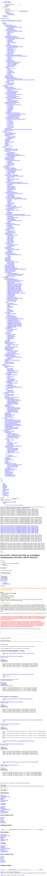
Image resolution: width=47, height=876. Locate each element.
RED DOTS (7, 151)
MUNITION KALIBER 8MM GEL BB (12, 102)
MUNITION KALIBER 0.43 (10, 88)
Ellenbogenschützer (10, 379)
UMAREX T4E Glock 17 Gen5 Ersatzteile (15, 290)
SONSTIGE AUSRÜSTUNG (10, 205)
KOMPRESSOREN (9, 426)
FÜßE (6, 389)
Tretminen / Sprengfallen (11, 42)
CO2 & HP (5, 418)
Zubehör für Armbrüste (11, 65)
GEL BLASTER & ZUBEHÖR (11, 36)
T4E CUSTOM (5, 393)
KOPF (6, 367)
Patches (8, 255)
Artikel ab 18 (2, 801)
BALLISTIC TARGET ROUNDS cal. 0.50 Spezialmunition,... (12, 656)
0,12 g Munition (10, 105)
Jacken (8, 377)
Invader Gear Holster (11, 172)
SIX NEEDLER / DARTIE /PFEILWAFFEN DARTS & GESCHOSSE (18, 129)
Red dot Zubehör (10, 153)
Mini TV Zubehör (10, 242)
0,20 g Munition (10, 106)
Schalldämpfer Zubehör (11, 327)
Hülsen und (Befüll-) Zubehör (12, 436)
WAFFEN (4, 23)
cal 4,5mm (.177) (10, 121)
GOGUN (6, 438)
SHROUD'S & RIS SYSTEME (13, 452)
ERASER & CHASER (9, 471)
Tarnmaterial (9, 250)
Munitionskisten (10, 203)
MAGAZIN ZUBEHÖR (9, 347)
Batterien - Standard (11, 163)
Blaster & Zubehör (10, 80)
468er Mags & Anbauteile (9, 354)
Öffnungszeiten (3, 822)
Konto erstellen (10, 13)
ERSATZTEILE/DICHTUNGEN (11, 279)
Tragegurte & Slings (11, 202)
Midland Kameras (10, 237)
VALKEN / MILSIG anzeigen (12, 448)
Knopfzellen (9, 161)
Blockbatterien (10, 162)
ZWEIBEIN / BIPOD (9, 343)
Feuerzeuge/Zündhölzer (11, 189)
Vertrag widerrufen (3, 823)
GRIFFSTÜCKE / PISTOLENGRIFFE (12, 360)
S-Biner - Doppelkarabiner (12, 208)
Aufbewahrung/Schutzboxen (10, 271)
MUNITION (5, 85)
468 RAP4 (7, 460)
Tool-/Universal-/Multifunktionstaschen (14, 220)
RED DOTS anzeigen (11, 152)
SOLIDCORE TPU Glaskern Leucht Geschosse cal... (10, 723)
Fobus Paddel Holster (11, 171)
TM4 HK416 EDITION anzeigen (13, 407)
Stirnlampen (9, 185)
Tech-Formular (3, 806)
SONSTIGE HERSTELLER (10, 474)
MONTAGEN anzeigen (11, 334)
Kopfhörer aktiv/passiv (9, 260)
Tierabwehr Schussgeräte (9, 134)
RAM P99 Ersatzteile (11, 294)
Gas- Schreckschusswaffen (5, 809)
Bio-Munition (9, 109)
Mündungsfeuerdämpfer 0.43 (12, 401)
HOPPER (7, 361)
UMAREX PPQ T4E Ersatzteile (13, 291)
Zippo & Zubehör (10, 191)
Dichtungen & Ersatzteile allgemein (13, 281)
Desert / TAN (9, 331)
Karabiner (9, 204)
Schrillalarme (7, 140)
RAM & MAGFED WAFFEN (10, 25)
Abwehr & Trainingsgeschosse (12, 91)
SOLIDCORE (7, 458)
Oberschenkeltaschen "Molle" (12, 217)
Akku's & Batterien (10, 196)
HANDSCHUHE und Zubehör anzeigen (14, 387)
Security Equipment (8, 138)
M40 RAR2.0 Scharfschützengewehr (12, 397)
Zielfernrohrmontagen (11, 336)
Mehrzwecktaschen (10, 218)
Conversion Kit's (8, 359)
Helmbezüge (9, 212)
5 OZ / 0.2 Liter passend (11, 351)
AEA (8, 440)
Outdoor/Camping (8, 272)
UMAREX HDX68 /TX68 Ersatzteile (14, 289)
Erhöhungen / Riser (10, 335)
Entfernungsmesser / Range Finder (11, 149)
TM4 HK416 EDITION (9, 406)
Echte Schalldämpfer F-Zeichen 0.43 (14, 400)
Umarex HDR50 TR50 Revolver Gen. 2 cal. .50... (9, 679)
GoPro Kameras (10, 238)
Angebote (2, 821)
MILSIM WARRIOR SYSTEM (13, 179)
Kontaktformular (3, 808)
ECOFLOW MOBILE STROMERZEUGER (15, 274)
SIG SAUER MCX (8, 473)
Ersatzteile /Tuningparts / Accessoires (14, 435)
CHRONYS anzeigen (11, 230)
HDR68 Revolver (8, 404)
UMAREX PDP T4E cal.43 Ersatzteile (14, 283)
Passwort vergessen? (11, 14)
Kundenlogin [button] (5, 6)
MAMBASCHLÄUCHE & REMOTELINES (13, 425)
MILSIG (8, 305)
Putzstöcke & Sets (10, 246)
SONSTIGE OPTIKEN (9, 158)
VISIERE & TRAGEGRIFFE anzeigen (14, 357)
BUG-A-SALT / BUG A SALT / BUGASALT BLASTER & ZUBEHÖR (21, 79)
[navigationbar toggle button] (3, 20)
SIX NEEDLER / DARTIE (12, 442)
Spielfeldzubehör (8, 247)
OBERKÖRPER (8, 373)
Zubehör (8, 35)
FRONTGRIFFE (8, 328)
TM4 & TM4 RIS (10, 311)
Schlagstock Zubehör (11, 137)
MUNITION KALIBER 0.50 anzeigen (14, 94)
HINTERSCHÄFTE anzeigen (12, 350)
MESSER (7, 67)
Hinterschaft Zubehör (11, 352)
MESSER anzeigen (10, 68)
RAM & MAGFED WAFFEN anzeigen (14, 26)
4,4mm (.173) (9, 120)
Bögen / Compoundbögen (12, 64)
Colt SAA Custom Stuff (9, 395)
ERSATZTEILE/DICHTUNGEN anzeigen (15, 280)
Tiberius (8, 314)
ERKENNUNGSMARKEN (10, 270)
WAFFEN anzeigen (8, 24)
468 (8, 308)
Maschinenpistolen (10, 32)
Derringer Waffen (10, 83)
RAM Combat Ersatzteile (12, 297)
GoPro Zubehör (10, 240)
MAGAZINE (7, 312)
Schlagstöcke (7, 135)
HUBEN (9, 441)
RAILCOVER (7, 341)
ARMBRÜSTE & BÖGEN (10, 61)
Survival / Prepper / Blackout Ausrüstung (14, 275)
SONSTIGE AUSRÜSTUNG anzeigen (14, 207)
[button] (7, 2)
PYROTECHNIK (8, 128)
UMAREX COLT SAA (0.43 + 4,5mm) (14, 284)
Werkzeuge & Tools (11, 245)
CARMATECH (10, 310)
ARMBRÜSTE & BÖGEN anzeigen (14, 62)
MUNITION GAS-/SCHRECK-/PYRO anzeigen (16, 113)
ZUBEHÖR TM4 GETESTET (10, 342)
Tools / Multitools (10, 71)
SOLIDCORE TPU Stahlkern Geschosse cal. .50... (9, 764)
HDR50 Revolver (8, 413)
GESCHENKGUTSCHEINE (10, 232)
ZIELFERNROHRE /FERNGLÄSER (12, 154)
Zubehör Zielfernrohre (11, 156)
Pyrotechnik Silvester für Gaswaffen (13, 115)
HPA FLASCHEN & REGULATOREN (12, 420)
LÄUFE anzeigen (10, 303)
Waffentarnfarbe (10, 251)
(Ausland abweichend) (15, 563)
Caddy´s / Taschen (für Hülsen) (13, 434)
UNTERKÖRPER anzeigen (12, 382)
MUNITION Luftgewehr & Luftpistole (12, 118)
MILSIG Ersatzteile (10, 282)
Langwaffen (9, 200)
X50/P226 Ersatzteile (11, 293)
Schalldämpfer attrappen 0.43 (12, 402)
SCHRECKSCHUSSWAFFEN (11, 30)
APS (6, 454)
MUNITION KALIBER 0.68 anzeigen (14, 98)
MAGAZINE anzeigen (11, 313)
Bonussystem (7, 1)
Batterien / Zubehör (10, 186)
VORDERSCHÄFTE (9, 348)
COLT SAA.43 (8, 457)
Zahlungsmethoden (3, 812)
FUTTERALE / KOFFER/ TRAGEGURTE (13, 197)
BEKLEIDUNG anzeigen (10, 366)
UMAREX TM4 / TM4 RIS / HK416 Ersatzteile (16, 292)
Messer (8, 69)
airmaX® (6, 461)
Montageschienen (10, 337)
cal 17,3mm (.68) (10, 127)
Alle (3, 483)
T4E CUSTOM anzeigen (9, 394)
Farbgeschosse (10, 90)
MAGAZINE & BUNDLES (12, 466)
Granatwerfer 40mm (11, 39)
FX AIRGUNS (10, 443)
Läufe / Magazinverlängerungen (13, 437)
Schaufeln (9, 74)
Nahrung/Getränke (8, 252)
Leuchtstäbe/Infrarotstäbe (11, 187)
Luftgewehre (9, 58)
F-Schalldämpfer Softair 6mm (12, 319)
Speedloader (9, 110)
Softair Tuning (10, 53)
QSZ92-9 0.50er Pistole (9, 459)
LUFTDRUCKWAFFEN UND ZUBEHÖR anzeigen (17, 55)
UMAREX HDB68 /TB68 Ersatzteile (14, 285)
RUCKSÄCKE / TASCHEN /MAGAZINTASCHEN (15, 214)
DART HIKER (10, 444)
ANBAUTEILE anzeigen (9, 278)
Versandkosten (30, 872)
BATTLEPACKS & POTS (12, 101)
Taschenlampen (10, 184)
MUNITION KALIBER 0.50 (10, 93)
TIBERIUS (9, 309)
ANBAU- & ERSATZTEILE (12, 450)
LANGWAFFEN (10, 28)
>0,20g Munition (10, 107)
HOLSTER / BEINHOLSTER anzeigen (14, 169)
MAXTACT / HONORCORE (10, 463)
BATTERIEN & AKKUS (10, 159)
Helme (8, 211)
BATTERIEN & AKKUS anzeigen (13, 160)
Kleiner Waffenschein (4, 811)
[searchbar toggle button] (19, 20)
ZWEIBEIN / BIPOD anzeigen (13, 344)
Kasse (1, 819)
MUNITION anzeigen (9, 130)
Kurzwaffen (9, 199)
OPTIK (4, 488)
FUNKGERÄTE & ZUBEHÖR (11, 192)
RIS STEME (7, 340)
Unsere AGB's (3, 797)
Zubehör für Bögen (10, 66)
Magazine (9, 59)
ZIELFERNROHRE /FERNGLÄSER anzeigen (16, 155)
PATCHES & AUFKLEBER (10, 253)
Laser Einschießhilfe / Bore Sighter (11, 150)
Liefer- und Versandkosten (5, 796)
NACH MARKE (6, 430)
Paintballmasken (10, 180)
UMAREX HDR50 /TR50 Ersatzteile (14, 287)
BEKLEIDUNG (6, 365)
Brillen (8, 178)
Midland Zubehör (10, 239)
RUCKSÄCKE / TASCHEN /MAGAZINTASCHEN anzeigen (19, 215)
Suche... (18, 498)
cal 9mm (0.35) (10, 125)
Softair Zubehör (10, 52)
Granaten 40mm (10, 41)
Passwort (6, 11)
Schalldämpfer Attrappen (11, 49)
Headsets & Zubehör (11, 195)
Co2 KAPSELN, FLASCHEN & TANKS (13, 421)
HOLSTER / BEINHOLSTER (10, 168)
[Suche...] (14, 498)
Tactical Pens (9, 70)
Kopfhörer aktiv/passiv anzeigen (13, 261)
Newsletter (2, 810)
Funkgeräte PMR (10, 194)
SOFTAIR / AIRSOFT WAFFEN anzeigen (15, 46)
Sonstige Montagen (10, 338)
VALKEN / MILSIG (9, 447)
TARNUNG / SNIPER (9, 248)
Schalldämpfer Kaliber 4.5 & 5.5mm (14, 320)
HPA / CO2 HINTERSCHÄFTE (11, 423)
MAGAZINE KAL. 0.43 (12, 315)
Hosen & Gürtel (10, 384)
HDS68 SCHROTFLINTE (10, 414)
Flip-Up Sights (10, 358)
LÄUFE (6, 302)
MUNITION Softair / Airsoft (10, 103)
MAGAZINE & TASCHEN (12, 449)
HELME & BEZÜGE (9, 209)
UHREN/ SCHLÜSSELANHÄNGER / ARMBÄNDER (15, 269)
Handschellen (7, 143)
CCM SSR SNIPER (8, 472)
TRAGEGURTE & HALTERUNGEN (12, 353)
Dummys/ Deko (8, 257)
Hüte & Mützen (10, 369)
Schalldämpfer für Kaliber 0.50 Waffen (14, 324)
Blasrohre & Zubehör (9, 75)
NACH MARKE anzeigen (10, 431)
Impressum (2, 807)
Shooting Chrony (10, 231)
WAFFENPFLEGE (8, 243)
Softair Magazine (10, 50)
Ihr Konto (2, 818)
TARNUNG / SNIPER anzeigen (13, 249)
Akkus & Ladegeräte (11, 51)
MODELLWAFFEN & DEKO (10, 77)
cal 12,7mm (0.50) (10, 126)
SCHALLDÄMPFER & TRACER (11, 317)
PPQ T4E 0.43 (7, 405)
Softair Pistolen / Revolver (12, 47)
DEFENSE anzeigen (9, 132)
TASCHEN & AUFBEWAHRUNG (11, 428)
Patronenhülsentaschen (11, 219)
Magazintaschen (10, 216)
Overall (8, 375)
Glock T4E (7, 396)
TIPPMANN (9, 306)
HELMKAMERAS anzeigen (12, 234)
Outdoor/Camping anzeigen (12, 273)
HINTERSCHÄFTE (9, 349)
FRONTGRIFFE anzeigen (12, 329)
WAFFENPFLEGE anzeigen (12, 244)
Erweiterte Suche (7, 499)
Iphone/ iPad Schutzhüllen (10, 267)
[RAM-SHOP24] (4, 18)
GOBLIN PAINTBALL (9, 469)
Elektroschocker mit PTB (9, 141)
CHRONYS (7, 229)
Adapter (8, 345)
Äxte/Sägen (9, 73)
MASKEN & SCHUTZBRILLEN (11, 174)
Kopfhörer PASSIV (11, 263)
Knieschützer (9, 383)
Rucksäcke (9, 221)
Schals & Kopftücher (11, 371)
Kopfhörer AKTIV (10, 262)
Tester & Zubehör (10, 164)
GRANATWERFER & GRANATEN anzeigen (16, 38)
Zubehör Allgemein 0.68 (9, 362)
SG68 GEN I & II (8, 416)
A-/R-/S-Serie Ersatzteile (11, 301)
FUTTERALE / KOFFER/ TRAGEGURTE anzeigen (17, 198)
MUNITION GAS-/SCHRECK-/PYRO (12, 112)
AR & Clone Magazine (11, 316)
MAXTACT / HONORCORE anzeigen (14, 464)
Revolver (9, 34)
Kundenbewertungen (6, 583)
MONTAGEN (7, 333)
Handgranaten (9, 40)
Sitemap (1, 799)
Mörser (8, 43)
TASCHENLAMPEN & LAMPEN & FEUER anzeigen (17, 183)
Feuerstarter (9, 190)
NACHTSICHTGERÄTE (10, 157)
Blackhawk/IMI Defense (11, 170)
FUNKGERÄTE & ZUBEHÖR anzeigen (15, 193)
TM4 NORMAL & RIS (9, 398)
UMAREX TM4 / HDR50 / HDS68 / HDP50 (13, 446)
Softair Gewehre (10, 48)
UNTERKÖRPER (8, 381)
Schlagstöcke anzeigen (11, 136)
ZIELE (4, 364)
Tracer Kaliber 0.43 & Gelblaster (13, 321)
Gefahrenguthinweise (4, 800)
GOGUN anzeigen (10, 439)
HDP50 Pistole (7, 412)
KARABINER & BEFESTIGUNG (11, 268)
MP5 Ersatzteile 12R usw (12, 300)
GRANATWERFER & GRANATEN (12, 37)
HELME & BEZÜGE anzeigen (13, 210)
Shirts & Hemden (10, 376)
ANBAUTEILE (6, 277)
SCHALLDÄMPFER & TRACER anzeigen (15, 318)
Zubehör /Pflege (10, 60)
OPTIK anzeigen (8, 148)
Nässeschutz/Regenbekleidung (12, 380)
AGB (7, 871)
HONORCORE (10, 307)
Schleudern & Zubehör (9, 76)
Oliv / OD (9, 332)
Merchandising (7, 258)
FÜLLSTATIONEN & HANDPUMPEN (12, 424)
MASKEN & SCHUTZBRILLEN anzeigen (15, 175)
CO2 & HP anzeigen (9, 419)
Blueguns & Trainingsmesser (10, 133)
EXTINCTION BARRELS (12, 304)
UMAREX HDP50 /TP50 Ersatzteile (14, 286)
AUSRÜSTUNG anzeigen (10, 167)
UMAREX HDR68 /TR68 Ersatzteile (14, 288)
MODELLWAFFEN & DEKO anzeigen (14, 78)
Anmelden (27, 648)
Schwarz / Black (10, 330)
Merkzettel (5, 15)
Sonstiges (6, 144)
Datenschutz (2, 798)
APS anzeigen (9, 455)
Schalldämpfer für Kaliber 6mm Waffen (14, 322)
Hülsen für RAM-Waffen (11, 92)
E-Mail (6, 9)
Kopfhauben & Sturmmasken (12, 372)
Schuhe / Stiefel (10, 391)
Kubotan (6, 142)
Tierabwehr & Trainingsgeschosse (13, 96)
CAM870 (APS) (8, 432)
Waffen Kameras (10, 235)
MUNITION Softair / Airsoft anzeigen (14, 104)
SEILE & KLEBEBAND (9, 264)
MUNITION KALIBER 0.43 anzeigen (14, 89)
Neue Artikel (2, 820)
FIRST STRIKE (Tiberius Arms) (11, 468)
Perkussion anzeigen (11, 82)
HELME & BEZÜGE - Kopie (12, 370)
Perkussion (7, 81)
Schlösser (9, 201)
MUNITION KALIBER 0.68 (10, 97)
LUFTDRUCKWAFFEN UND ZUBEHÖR (13, 54)
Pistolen (8, 33)
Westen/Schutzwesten (11, 378)
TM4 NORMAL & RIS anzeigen (13, 399)
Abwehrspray (7, 139)
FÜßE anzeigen (10, 390)
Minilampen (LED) (10, 188)
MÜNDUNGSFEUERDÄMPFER (11, 346)
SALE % (4, 22)
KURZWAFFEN (10, 29)
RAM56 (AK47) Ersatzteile (12, 299)
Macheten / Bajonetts (11, 72)
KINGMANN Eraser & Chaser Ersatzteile (15, 298)
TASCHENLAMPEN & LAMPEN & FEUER (13, 182)
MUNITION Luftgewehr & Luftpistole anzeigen (16, 119)
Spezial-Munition (10, 108)
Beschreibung (5, 582)
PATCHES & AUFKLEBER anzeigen (14, 254)
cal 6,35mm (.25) (10, 123)
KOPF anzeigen (10, 368)
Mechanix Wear (10, 388)
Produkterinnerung (4, 660)
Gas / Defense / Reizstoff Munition (13, 114)
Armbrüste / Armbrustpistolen (12, 63)
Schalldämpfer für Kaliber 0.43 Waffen (14, 323)
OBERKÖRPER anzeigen (12, 374)
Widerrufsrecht (3, 795)
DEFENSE (5, 131)
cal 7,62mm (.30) (10, 124)
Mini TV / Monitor (10, 241)
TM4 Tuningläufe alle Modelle (12, 403)
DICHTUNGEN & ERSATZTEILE (11, 427)
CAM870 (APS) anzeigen (12, 433)
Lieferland (7, 4)
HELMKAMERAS (8, 233)
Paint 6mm (9, 111)
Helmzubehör (9, 213)
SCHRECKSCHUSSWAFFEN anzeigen (14, 31)
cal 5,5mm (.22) (10, 122)
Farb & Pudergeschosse (11, 95)
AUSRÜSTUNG (6, 166)
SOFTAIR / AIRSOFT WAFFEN (11, 45)
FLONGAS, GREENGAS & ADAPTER (12, 422)
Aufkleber (9, 256)
